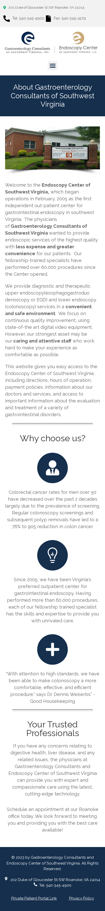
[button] (52, 66)
